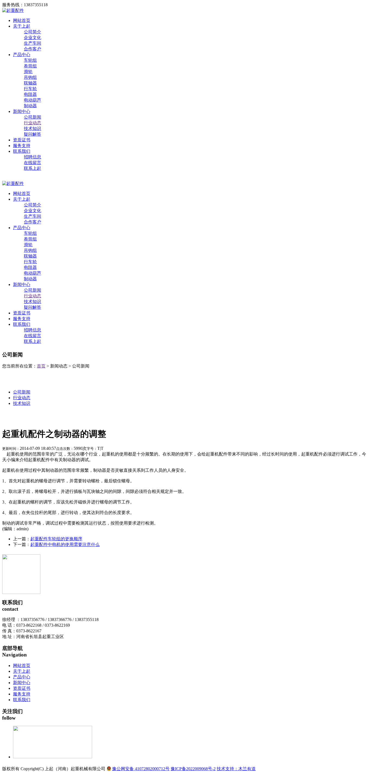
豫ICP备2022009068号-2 (193, 768)
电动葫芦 (32, 100)
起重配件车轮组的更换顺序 (56, 538)
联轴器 (30, 83)
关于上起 (21, 26)
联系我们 (21, 151)
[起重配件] (13, 10)
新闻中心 (21, 111)
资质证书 (21, 140)
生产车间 (32, 43)
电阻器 (30, 94)
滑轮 (28, 71)
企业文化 (32, 37)
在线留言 (32, 162)
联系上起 (32, 168)
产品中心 (21, 54)
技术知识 (32, 128)
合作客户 (32, 49)
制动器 (30, 105)
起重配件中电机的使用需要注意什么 (65, 544)
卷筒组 (30, 66)
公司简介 (32, 32)
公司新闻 (32, 117)
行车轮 (30, 88)
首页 (41, 366)
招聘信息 (32, 157)
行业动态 (32, 123)
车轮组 (30, 60)
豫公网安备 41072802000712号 (141, 768)
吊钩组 (30, 77)
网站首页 (21, 20)
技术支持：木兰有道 (236, 768)
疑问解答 (32, 134)
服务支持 (21, 145)
